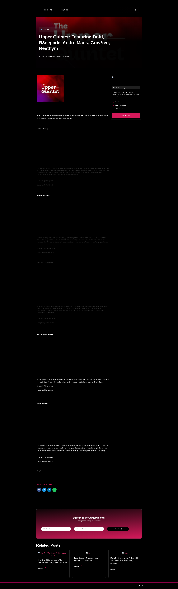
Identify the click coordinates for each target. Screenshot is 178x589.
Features (64, 10)
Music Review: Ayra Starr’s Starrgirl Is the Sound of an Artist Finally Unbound (124, 560)
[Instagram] (142, 585)
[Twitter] (139, 585)
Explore (40, 568)
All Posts (48, 10)
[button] (39, 490)
